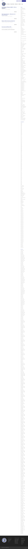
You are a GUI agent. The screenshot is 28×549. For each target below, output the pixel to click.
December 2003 (23, 395)
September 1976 (23, 486)
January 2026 (22, 256)
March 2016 (22, 339)
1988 (21, 150)
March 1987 (22, 457)
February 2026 (22, 255)
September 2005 (23, 387)
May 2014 (22, 347)
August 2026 (22, 250)
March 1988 (22, 453)
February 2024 (22, 277)
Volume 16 (22, 215)
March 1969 (22, 502)
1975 (21, 139)
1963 (21, 128)
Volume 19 (22, 218)
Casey (21, 27)
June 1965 (22, 511)
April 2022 (22, 297)
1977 (21, 141)
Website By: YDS (7, 547)
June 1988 (22, 452)
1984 (21, 146)
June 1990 (22, 445)
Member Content (16, 540)
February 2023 (22, 288)
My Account (22, 69)
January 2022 (22, 300)
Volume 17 (22, 216)
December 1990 (23, 443)
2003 (21, 163)
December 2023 (23, 279)
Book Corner (22, 23)
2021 (21, 180)
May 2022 (22, 296)
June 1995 (22, 427)
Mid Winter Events (23, 67)
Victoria (22, 103)
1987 (21, 149)
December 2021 (23, 301)
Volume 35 (22, 232)
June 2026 (22, 252)
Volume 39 (22, 236)
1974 (21, 138)
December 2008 (23, 373)
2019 (21, 178)
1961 (21, 126)
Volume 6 (22, 243)
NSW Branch (22, 195)
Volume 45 (22, 241)
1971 (21, 135)
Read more (15, 18)
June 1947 (22, 533)
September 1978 (23, 481)
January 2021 (22, 311)
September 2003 (23, 396)
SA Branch (22, 202)
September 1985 (23, 462)
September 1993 (23, 433)
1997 (21, 158)
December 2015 (23, 340)
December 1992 (23, 436)
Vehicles (22, 102)
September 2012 (23, 354)
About (21, 10)
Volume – (22, 209)
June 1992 (22, 438)
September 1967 (23, 505)
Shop (21, 97)
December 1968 (23, 503)
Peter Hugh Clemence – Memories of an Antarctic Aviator (8, 14)
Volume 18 (22, 217)
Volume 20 (22, 219)
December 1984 (23, 465)
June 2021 (22, 306)
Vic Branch (22, 208)
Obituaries (22, 75)
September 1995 (23, 426)
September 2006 (23, 383)
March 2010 (22, 366)
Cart (21, 26)
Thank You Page (23, 101)
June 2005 (22, 389)
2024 (21, 182)
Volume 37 (22, 234)
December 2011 (23, 358)
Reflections (22, 92)
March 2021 (22, 309)
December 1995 (23, 425)
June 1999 (22, 412)
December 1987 (23, 454)
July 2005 (22, 388)
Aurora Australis (23, 19)
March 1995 (22, 428)
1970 (21, 134)
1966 (21, 131)
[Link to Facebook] (1, 0)
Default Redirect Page (23, 43)
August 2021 (22, 304)
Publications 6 (22, 87)
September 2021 (23, 303)
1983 (21, 145)
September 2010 (23, 364)
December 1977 (23, 482)
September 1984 (23, 466)
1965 (21, 130)
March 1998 (22, 417)
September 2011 (23, 359)
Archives (22, 18)
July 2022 (22, 294)
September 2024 (23, 271)
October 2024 (22, 270)
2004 (21, 164)
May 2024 (22, 274)
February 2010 (22, 367)
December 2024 (23, 268)
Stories (21, 203)
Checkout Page (23, 29)
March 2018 (22, 330)
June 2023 (22, 284)
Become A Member (17, 539)
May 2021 (22, 307)
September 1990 (23, 444)
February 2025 (22, 266)
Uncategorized (22, 205)
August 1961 (22, 523)
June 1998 (22, 416)
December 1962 (23, 519)
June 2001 (22, 404)
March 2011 (22, 362)
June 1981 (22, 477)
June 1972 (22, 494)
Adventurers (22, 186)
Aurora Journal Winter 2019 (6, 26)
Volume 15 (22, 214)
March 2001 (22, 405)
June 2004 (22, 393)
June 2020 (22, 317)
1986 (21, 148)
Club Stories (22, 32)
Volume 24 (22, 222)
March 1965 (22, 512)
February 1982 (22, 475)
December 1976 (23, 485)
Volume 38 (22, 235)
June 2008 (22, 377)
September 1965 (23, 510)
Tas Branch (22, 204)
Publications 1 (22, 82)
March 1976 (22, 487)
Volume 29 (22, 227)
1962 (21, 127)
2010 (21, 170)
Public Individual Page (23, 81)
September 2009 (23, 369)
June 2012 (22, 355)
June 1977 (22, 484)
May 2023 (22, 285)
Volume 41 (22, 238)
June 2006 (22, 384)
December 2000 (23, 406)
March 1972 (22, 495)
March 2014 (22, 348)
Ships (21, 96)
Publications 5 (22, 86)
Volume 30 (22, 228)
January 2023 (22, 289)
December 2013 (23, 349)
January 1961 (22, 525)
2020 (21, 179)
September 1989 (23, 448)
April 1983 (22, 471)
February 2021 (22, 310)
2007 (21, 167)
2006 (21, 166)
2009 (21, 169)
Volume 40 (22, 237)
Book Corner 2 (22, 24)
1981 (21, 143)
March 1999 (22, 413)
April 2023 (22, 286)
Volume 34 (22, 231)
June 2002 (22, 401)
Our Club (22, 76)
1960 (21, 125)
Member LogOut (23, 62)
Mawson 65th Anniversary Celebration (8, 20)
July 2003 (22, 397)
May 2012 (22, 356)
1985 (21, 147)
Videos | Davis (22, 112)
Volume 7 (22, 244)
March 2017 (22, 334)
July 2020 (22, 316)
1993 (21, 154)
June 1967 (22, 506)
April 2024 (22, 275)
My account (22, 68)
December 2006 (23, 382)
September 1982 (23, 473)
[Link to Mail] (2, 0)
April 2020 (22, 319)
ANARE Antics (22, 541)
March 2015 (22, 343)
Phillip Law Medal (23, 199)
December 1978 (23, 480)
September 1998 (23, 415)
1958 (21, 124)
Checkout (22, 28)
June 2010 (22, 365)
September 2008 (23, 375)
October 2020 (22, 313)
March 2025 (22, 265)
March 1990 (22, 446)
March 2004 (22, 394)
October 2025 (22, 259)
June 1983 (22, 470)
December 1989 (23, 447)
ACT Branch (22, 185)
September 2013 (23, 350)
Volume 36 (22, 233)
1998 (21, 159)
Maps (21, 57)
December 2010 (23, 363)
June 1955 (22, 530)
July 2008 (22, 376)
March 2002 (22, 402)
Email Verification (23, 44)
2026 (21, 184)
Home (21, 52)
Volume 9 (22, 246)
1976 (21, 140)
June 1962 (22, 521)
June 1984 (22, 467)
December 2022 (23, 290)
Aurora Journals (23, 20)
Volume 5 (22, 242)
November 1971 (23, 496)
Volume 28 (22, 226)
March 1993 (22, 435)
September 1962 (23, 520)
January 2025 (22, 267)
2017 (21, 176)
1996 (21, 157)
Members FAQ (22, 192)
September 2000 (23, 407)
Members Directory (23, 65)
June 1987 (22, 456)
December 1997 (23, 418)
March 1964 (22, 515)
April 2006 (22, 385)
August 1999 (22, 411)
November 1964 (23, 513)
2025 (21, 183)
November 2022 (23, 291)
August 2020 (22, 315)
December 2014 (23, 344)
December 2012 (23, 353)
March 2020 (22, 320)
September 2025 (23, 260)
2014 (21, 173)
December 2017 (23, 331)
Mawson (22, 59)
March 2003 (22, 399)
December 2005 (23, 386)
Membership (22, 66)
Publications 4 (22, 85)
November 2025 (23, 258)
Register (22, 93)
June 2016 (22, 337)
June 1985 (22, 463)
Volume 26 (22, 224)
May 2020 (22, 318)
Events (21, 190)
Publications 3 (22, 84)
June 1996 (22, 423)
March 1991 (22, 442)
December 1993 (23, 432)
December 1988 (23, 450)
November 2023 (23, 280)
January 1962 (22, 522)
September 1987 (23, 455)
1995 (21, 156)
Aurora (21, 187)
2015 (21, 174)
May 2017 (22, 333)
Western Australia (23, 118)
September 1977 (23, 483)
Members (22, 64)
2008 (21, 168)
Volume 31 (22, 229)
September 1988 (23, 451)
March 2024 (22, 276)
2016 (21, 175)
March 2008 (22, 378)
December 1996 (23, 421)
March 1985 (22, 464)
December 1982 (23, 472)
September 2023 (23, 282)
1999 (21, 160)
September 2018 (23, 327)
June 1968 (22, 504)
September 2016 (23, 336)
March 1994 (22, 431)
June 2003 (22, 398)
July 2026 (22, 251)
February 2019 (22, 325)
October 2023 (22, 281)
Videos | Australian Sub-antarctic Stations (23, 108)
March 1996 (22, 424)
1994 (21, 155)
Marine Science (23, 58)
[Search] (5, 8)
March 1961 (22, 524)
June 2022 (22, 295)
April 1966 (22, 509)
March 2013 (22, 352)
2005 (21, 165)
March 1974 (22, 490)
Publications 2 (22, 83)
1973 (21, 137)
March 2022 (22, 298)
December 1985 (23, 461)
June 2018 (22, 328)
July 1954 (22, 531)
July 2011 (22, 360)
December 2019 (23, 321)
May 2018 (22, 329)
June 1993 (22, 434)
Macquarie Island (23, 56)
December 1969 (23, 500)
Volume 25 (22, 223)
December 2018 (23, 326)
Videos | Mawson (23, 115)
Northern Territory (23, 74)
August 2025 (22, 261)
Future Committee (23, 48)
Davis (21, 42)
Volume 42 (22, 239)
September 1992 (23, 437)
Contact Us (22, 33)
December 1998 (23, 414)
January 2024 (22, 278)
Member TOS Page (23, 63)
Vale (21, 206)
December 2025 (23, 257)
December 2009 (23, 368)
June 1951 (22, 532)
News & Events (22, 194)
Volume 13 (22, 212)
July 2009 (22, 370)
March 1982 (22, 474)
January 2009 (22, 372)
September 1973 (23, 491)
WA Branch (22, 247)
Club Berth (22, 189)
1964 (21, 129)
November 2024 (23, 269)
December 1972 (23, 493)
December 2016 (23, 335)
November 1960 (23, 526)
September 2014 (23, 345)
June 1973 (22, 492)
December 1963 (23, 516)
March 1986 (22, 460)
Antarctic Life (22, 17)
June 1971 (22, 497)
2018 (21, 177)
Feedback (22, 47)
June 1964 (22, 514)
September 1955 (23, 529)
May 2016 (22, 338)
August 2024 (22, 272)
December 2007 (23, 379)
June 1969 (22, 501)
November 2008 (23, 374)
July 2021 (22, 305)
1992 (21, 153)
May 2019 (22, 323)
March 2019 (22, 324)
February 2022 (22, 299)
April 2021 (22, 308)
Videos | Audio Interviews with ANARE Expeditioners (23, 105)
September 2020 (23, 314)
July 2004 (22, 392)
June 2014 (22, 346)
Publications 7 (22, 88)
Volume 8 (22, 245)
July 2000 (22, 408)
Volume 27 (22, 225)
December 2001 (23, 403)
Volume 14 (22, 213)
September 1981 (23, 476)
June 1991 (22, 441)
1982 (21, 144)
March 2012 (22, 357)
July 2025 (22, 262)
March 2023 (22, 287)
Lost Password (22, 55)
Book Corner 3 (22, 25)
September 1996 (23, 422)
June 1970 (22, 499)
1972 (21, 136)
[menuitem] (19, 1)
